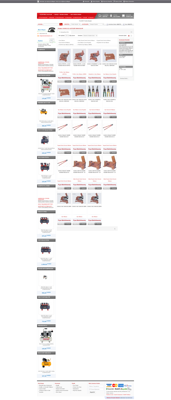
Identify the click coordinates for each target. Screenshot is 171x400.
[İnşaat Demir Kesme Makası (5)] (126, 48)
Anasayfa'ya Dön (64, 32)
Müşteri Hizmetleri (129, 1)
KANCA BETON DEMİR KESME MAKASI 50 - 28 (94, 171)
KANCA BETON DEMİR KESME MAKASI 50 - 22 (110, 171)
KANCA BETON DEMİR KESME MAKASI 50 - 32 (79, 171)
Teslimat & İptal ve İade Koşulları (44, 391)
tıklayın (53, 1)
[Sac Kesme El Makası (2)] (126, 49)
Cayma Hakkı (42, 388)
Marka (121, 54)
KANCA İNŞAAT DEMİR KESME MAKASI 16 (79, 136)
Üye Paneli (75, 385)
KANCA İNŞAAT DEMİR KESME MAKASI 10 (64, 171)
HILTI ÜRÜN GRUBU (76, 14)
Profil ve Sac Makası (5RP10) (66, 44)
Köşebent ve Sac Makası (103, 42)
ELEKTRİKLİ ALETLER (46, 14)
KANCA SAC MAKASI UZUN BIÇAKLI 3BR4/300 (109, 64)
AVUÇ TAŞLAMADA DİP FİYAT (45, 66)
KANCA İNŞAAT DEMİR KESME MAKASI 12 (110, 136)
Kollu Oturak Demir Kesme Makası (86, 40)
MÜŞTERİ (129, 16)
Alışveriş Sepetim (77, 390)
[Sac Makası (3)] (126, 45)
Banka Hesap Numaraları (62, 390)
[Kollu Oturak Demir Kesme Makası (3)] (126, 46)
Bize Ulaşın (59, 392)
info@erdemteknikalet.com (45, 35)
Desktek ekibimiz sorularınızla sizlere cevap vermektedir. (44, 45)
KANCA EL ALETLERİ (69, 28)
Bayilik (85, 17)
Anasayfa (87, 1)
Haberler (91, 17)
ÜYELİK (117, 16)
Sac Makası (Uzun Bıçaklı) (84, 42)
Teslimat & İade (109, 394)
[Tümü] (126, 68)
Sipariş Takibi (118, 1)
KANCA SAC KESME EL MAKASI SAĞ (94, 100)
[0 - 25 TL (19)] (126, 69)
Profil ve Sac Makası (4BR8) (85, 44)
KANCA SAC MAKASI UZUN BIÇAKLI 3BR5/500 (79, 100)
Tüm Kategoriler (44, 17)
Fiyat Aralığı (123, 66)
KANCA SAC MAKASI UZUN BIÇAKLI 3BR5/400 (64, 100)
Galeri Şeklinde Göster (129, 36)
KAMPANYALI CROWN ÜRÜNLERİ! (43, 61)
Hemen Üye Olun (77, 387)
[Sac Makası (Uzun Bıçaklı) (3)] (126, 50)
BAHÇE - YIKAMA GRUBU (61, 14)
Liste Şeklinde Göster (131, 36)
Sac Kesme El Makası (64, 42)
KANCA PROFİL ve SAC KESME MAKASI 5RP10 (64, 64)
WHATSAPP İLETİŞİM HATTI (45, 68)
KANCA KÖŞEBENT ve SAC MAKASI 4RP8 (94, 64)
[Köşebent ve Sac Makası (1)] (126, 52)
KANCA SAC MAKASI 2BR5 (79, 206)
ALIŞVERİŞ (105, 16)
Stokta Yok (61, 81)
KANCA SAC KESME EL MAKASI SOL (110, 100)
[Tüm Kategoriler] (126, 44)
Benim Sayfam (96, 1)
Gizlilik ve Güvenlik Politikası (46, 387)
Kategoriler (122, 42)
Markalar (52, 17)
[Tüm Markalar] (126, 56)
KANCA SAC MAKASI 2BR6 (64, 206)
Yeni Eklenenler (60, 17)
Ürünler (60, 28)
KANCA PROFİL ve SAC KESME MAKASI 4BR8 (79, 64)
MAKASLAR (79, 28)
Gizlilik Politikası (126, 394)
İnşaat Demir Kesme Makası (104, 40)
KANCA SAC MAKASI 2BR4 (94, 206)
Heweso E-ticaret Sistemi (113, 397)
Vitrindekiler (69, 17)
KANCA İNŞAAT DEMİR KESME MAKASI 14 (94, 136)
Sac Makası (62, 40)
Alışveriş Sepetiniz (107, 1)
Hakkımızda (59, 387)
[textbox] (51, 24)
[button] (123, 78)
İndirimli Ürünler (78, 17)
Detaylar (69, 81)
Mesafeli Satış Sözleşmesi (45, 385)
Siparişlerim (76, 388)
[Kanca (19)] (126, 57)
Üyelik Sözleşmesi (118, 394)
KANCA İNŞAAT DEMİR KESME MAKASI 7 (64, 136)
